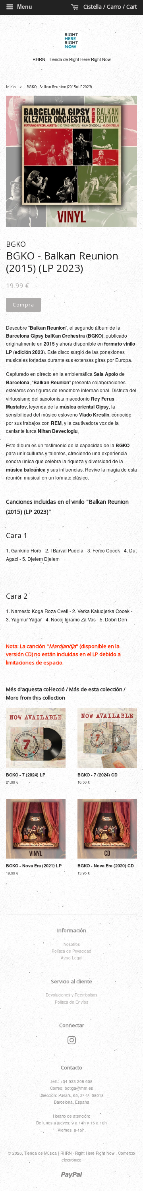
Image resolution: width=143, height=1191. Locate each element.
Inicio (10, 86)
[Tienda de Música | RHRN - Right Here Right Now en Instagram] (71, 1042)
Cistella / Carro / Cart (109, 6)
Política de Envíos (71, 1002)
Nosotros (72, 944)
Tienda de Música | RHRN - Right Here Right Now (70, 1153)
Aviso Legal (71, 958)
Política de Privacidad (71, 951)
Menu (23, 6)
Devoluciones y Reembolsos (71, 995)
